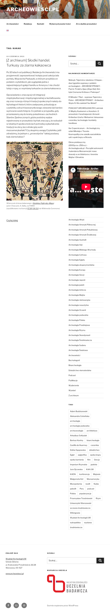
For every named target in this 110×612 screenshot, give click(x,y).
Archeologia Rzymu (77, 330)
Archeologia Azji (75, 245)
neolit (87, 484)
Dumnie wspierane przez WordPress (62, 605)
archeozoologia (76, 430)
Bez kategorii (74, 360)
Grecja (97, 459)
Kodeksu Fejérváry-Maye (43, 203)
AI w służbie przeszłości (86, 24)
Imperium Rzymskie (78, 464)
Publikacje (73, 380)
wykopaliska (75, 522)
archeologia (75, 421)
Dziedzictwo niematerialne (80, 370)
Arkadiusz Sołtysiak (78, 435)
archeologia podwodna (79, 426)
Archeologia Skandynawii (79, 335)
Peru (82, 489)
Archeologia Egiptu (77, 260)
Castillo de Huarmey (78, 445)
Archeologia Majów (77, 295)
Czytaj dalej (12, 220)
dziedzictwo (94, 450)
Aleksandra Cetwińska (79, 416)
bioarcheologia (93, 440)
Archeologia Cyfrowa (78, 255)
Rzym (98, 498)
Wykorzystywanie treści (60, 24)
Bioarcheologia (75, 365)
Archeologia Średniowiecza (80, 340)
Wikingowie (75, 513)
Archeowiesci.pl (33, 9)
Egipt (72, 455)
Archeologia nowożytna (79, 305)
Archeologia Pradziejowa (79, 325)
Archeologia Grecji (76, 275)
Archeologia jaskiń (76, 285)
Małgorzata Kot (76, 479)
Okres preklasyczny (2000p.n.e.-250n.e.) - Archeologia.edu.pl (78, 145)
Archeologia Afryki (76, 220)
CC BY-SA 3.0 (32, 208)
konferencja (84, 474)
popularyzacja (85, 493)
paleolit (73, 489)
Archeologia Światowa (78, 350)
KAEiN (73, 474)
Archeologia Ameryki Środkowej (82, 235)
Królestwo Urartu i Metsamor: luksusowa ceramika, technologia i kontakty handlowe (86, 120)
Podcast (72, 375)
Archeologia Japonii (77, 280)
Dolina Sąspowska (78, 450)
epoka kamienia (77, 459)
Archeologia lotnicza (77, 290)
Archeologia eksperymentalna (81, 265)
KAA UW (90, 469)
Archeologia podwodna (78, 315)
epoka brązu (95, 455)
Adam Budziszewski (78, 411)
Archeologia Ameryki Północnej (82, 224)
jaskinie (94, 464)
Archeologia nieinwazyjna (79, 300)
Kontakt (40, 24)
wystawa (88, 522)
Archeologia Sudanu (77, 345)
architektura (92, 430)
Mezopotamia (76, 484)
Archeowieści (12, 24)
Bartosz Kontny (76, 440)
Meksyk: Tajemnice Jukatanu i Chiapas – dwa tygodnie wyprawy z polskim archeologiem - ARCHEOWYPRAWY (86, 83)
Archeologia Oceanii (77, 310)
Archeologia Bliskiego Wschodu (82, 250)
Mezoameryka (93, 479)
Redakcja (28, 24)
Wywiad (72, 390)
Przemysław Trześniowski (81, 498)
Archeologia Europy (77, 270)
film (89, 459)
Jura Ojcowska (76, 469)
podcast (90, 489)
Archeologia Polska (77, 320)
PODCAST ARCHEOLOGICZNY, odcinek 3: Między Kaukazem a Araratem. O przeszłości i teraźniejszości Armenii (86, 111)
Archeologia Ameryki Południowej (83, 230)
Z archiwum (74, 395)
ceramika (95, 445)
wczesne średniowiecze (80, 508)
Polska (73, 493)
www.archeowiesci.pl (15, 573)
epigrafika (82, 455)
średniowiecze (76, 527)
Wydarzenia (74, 385)
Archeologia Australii (77, 240)
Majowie (96, 474)
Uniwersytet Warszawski (80, 503)
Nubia (96, 484)
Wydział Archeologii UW (80, 518)
